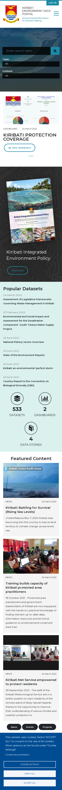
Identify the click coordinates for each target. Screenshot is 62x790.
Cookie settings (30, 764)
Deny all (30, 773)
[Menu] (56, 14)
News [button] (14, 727)
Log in (52, 2)
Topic (5, 59)
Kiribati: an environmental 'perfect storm (28, 368)
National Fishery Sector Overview (23, 341)
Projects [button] (47, 727)
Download (17, 270)
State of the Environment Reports (24, 355)
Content (7, 71)
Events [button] (30, 727)
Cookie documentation (17, 754)
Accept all (30, 783)
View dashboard (21, 147)
